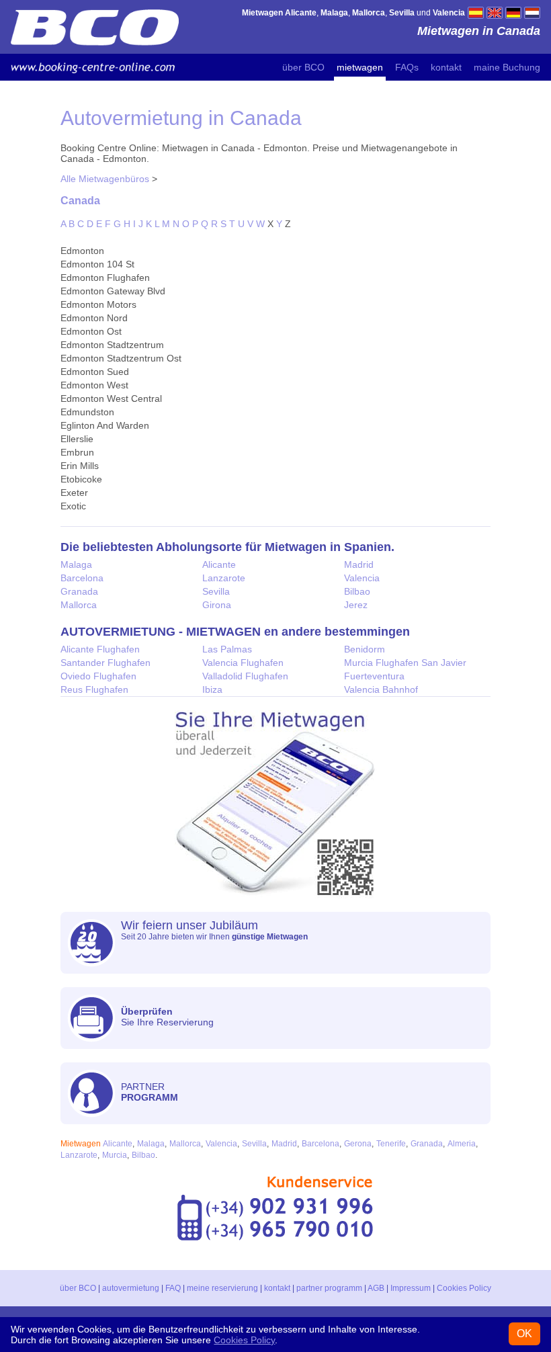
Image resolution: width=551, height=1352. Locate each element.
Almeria (462, 1143)
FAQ (173, 1288)
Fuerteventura (374, 676)
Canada (80, 200)
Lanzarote (223, 578)
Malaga (76, 564)
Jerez (356, 604)
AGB (376, 1288)
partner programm (329, 1288)
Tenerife (391, 1143)
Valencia (362, 578)
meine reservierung (222, 1288)
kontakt (446, 67)
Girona (216, 604)
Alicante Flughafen (100, 649)
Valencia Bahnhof (381, 689)
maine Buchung (507, 67)
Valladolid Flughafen (245, 676)
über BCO (303, 67)
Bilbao (357, 591)
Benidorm (364, 649)
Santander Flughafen (105, 662)
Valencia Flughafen (243, 662)
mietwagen (360, 67)
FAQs (407, 67)
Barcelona (81, 578)
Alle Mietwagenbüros (104, 178)
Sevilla (216, 591)
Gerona (358, 1143)
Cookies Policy (464, 1288)
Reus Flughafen (94, 689)
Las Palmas (227, 649)
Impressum (410, 1288)
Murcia (114, 1155)
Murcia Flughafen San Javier (405, 662)
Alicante (219, 564)
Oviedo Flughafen (98, 676)
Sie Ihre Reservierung (167, 1016)
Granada (79, 591)
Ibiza (212, 689)
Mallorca (78, 604)
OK (524, 1333)
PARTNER (149, 1092)
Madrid (359, 564)
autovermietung (130, 1288)
